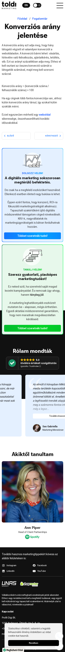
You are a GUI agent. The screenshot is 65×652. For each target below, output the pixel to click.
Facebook (42, 565)
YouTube (41, 571)
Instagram (11, 565)
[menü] (60, 5)
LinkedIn (11, 571)
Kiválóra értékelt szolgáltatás (39, 363)
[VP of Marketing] (35, 536)
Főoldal (22, 18)
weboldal (45, 114)
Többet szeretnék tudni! (32, 235)
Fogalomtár (39, 18)
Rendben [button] (33, 643)
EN (26, 5)
